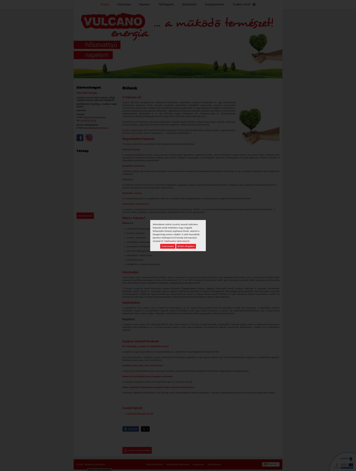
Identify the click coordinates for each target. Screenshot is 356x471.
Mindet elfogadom (186, 246)
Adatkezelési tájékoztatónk (177, 241)
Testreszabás (168, 246)
